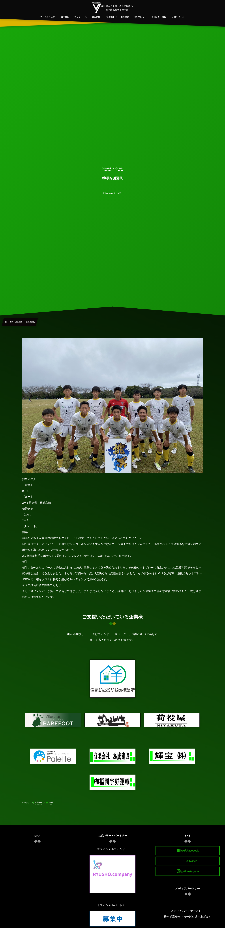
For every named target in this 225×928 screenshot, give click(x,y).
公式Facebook (190, 850)
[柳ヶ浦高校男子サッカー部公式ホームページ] (112, 7)
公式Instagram (190, 871)
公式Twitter (190, 861)
